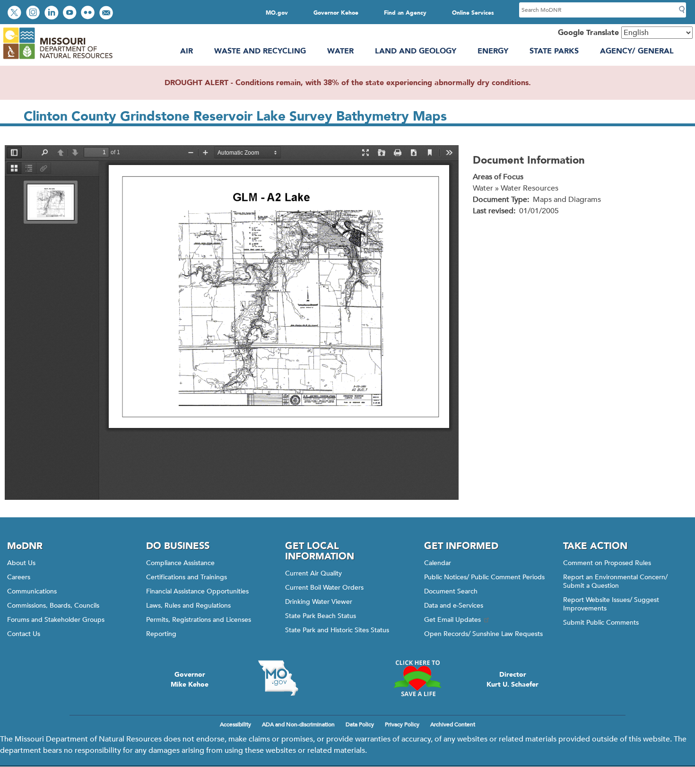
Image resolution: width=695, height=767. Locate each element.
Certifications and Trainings (186, 577)
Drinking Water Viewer (318, 601)
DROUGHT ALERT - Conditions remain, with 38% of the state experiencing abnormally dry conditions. (348, 83)
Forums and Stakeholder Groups (55, 619)
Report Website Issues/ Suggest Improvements (611, 604)
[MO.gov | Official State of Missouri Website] (278, 678)
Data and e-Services (453, 605)
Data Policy (360, 724)
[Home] (57, 59)
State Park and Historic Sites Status (337, 630)
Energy (493, 51)
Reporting (161, 633)
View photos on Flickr (89, 13)
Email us (107, 13)
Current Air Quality (313, 573)
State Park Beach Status (320, 615)
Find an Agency (405, 13)
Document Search (451, 591)
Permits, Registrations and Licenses (198, 619)
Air (186, 51)
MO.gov (277, 13)
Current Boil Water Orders (324, 587)
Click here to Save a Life (417, 678)
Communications (32, 591)
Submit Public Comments (601, 622)
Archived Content (452, 724)
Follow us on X (16, 13)
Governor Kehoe (335, 13)
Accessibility (235, 724)
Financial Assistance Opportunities (197, 591)
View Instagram (34, 13)
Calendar (437, 562)
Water (340, 51)
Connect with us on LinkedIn (52, 13)
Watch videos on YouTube (70, 13)
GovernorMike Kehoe (189, 679)
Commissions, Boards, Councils (53, 605)
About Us (21, 562)
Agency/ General (637, 51)
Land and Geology (415, 51)
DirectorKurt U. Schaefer (512, 679)
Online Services (473, 13)
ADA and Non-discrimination (298, 724)
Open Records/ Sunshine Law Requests (483, 633)
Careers (18, 577)
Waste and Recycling (260, 51)
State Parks (554, 51)
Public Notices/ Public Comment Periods (484, 577)
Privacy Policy (402, 724)
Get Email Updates (452, 619)
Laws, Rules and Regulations (188, 605)
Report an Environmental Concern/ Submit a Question (615, 581)
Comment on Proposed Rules (607, 562)
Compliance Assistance (180, 562)
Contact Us (23, 633)
